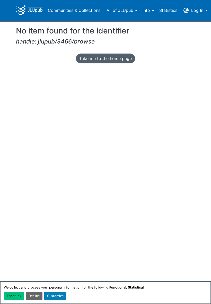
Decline (34, 296)
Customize (55, 296)
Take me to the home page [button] (105, 58)
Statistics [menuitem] (168, 10)
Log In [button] (198, 10)
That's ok (14, 296)
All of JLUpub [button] (120, 10)
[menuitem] (121, 10)
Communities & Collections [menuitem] (74, 10)
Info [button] (146, 10)
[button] (29, 10)
